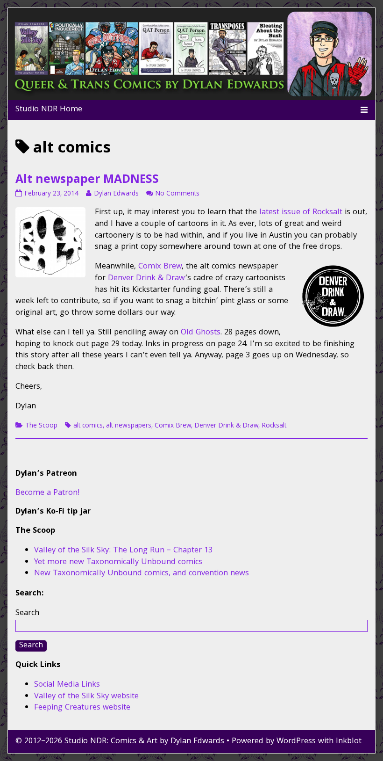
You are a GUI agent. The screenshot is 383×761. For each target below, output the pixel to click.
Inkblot (349, 741)
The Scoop (41, 426)
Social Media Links (67, 685)
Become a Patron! (47, 493)
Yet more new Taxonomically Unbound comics (118, 562)
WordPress (296, 741)
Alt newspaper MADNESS (87, 180)
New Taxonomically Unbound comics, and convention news (141, 573)
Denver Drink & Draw (146, 278)
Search (27, 613)
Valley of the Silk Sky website (86, 696)
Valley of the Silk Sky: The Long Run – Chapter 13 (123, 551)
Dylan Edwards (116, 194)
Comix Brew (160, 267)
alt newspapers (128, 426)
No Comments (177, 194)
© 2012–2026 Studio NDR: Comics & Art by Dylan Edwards (119, 741)
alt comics (88, 426)
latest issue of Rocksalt (300, 212)
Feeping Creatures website (82, 708)
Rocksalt (274, 426)
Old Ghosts (200, 333)
